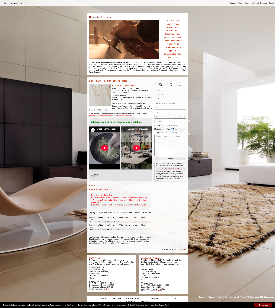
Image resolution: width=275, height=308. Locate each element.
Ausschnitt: (158, 133)
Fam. (170, 86)
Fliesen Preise (173, 44)
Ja (169, 125)
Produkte (263, 3)
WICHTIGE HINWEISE (135, 299)
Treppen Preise (173, 51)
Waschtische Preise (173, 47)
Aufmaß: (157, 125)
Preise (240, 3)
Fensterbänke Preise (173, 41)
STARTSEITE (101, 299)
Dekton (247, 3)
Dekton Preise (173, 57)
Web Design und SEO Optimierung (260, 297)
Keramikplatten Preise (172, 54)
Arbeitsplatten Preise (173, 37)
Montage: (157, 129)
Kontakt (271, 3)
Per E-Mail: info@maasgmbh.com (170, 168)
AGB (165, 299)
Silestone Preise (173, 31)
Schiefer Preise (173, 27)
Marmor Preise (173, 24)
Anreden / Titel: (158, 84)
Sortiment (255, 3)
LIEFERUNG (154, 299)
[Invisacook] (95, 178)
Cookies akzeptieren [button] (262, 305)
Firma (180, 86)
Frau (181, 83)
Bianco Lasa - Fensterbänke (124, 85)
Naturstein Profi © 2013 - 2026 (221, 297)
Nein (175, 125)
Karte (108, 289)
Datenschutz (116, 299)
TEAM (174, 299)
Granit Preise (173, 21)
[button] (161, 305)
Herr (170, 83)
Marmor (183, 249)
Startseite (233, 3)
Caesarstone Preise (172, 34)
